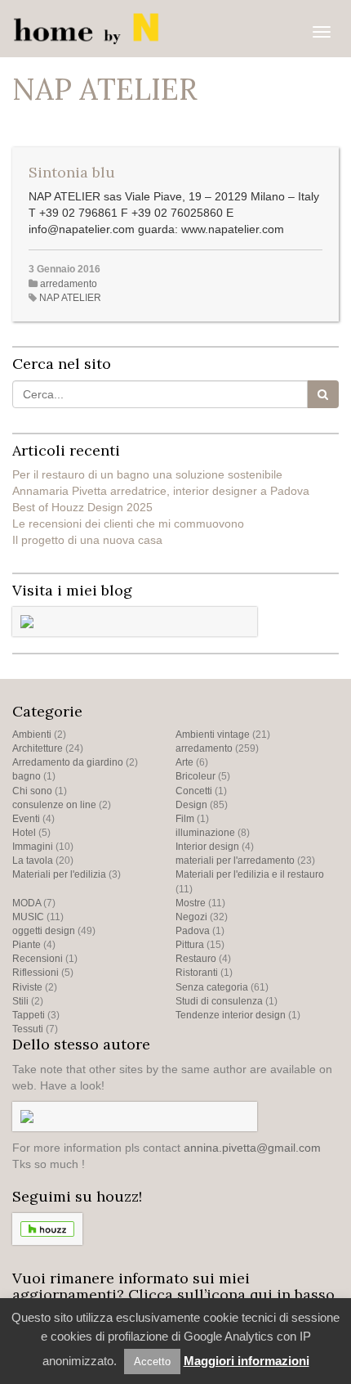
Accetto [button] (152, 1361)
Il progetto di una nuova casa (87, 539)
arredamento (68, 284)
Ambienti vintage (213, 734)
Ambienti (31, 734)
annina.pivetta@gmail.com (252, 1147)
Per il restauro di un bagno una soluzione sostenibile (147, 474)
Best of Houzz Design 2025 (82, 507)
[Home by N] (89, 28)
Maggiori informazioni (246, 1361)
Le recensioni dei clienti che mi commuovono (128, 523)
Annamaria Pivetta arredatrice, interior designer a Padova (160, 490)
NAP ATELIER (70, 297)
